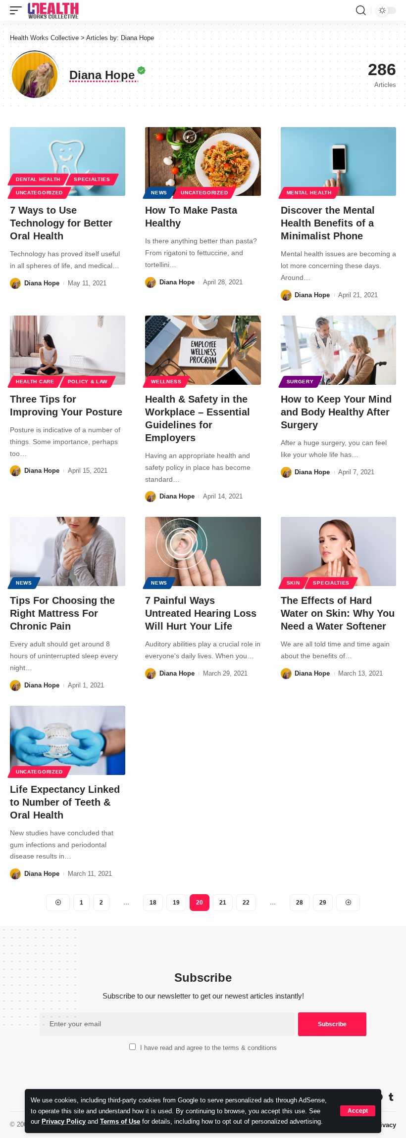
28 (299, 902)
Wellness (166, 381)
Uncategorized (39, 192)
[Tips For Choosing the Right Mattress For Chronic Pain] (67, 551)
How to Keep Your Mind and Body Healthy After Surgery (336, 412)
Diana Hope (41, 283)
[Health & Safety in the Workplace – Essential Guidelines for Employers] (202, 350)
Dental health (38, 179)
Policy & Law (87, 381)
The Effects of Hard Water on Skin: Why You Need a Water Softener (338, 613)
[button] (357, 1110)
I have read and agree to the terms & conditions (208, 1047)
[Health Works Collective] (53, 10)
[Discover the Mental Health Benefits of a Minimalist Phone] (338, 161)
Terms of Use (120, 1121)
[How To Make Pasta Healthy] (202, 161)
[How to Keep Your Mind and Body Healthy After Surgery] (338, 350)
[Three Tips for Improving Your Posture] (67, 350)
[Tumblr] (391, 1097)
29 (322, 902)
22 (246, 902)
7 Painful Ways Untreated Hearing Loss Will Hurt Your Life (200, 613)
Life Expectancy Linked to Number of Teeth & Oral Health (65, 802)
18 (153, 902)
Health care (35, 381)
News (159, 192)
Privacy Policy (64, 1121)
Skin (293, 583)
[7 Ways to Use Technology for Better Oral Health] (67, 161)
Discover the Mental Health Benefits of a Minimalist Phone (328, 223)
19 (176, 902)
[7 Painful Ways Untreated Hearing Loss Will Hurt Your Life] (202, 551)
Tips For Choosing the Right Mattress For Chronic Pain (62, 613)
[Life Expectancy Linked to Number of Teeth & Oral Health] (67, 740)
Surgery (300, 381)
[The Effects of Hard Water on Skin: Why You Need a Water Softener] (338, 551)
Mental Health (309, 192)
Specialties (92, 179)
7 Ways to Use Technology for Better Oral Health (61, 223)
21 (222, 902)
